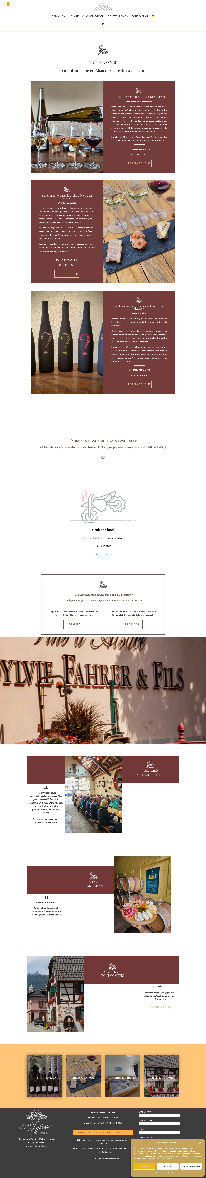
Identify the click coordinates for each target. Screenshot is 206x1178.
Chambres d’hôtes (103, 1132)
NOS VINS (74, 16)
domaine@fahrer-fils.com (37, 1146)
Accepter (144, 1166)
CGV (94, 1158)
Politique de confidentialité (166, 1173)
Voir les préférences (191, 1166)
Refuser (168, 1166)
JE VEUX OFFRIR (159, 1007)
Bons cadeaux (122, 1132)
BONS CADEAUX (140, 16)
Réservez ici (138, 163)
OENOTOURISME (117, 16)
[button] (200, 1142)
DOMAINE (57, 16)
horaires (74, 624)
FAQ (88, 1158)
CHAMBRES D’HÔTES (93, 16)
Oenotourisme (84, 1132)
